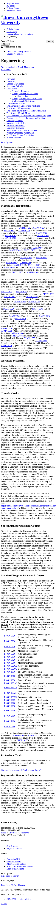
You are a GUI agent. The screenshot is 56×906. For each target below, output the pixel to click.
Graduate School (14, 861)
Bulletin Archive (14, 138)
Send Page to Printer (10, 876)
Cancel (4, 903)
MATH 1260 (15, 316)
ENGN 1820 (9, 680)
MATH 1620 (20, 318)
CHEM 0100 (22, 740)
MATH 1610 (44, 316)
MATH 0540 (37, 309)
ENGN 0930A (10, 666)
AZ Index (11, 6)
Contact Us (24, 833)
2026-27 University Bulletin (19, 51)
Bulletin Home (13, 8)
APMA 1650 (29, 338)
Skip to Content (13, 3)
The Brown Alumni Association (20, 135)
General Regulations (15, 84)
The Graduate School (16, 103)
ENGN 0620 (9, 660)
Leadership (11, 81)
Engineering (22, 96)
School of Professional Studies (20, 866)
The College (12, 31)
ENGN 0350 (9, 654)
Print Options (7, 142)
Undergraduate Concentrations (20, 34)
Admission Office (14, 859)
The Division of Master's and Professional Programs (29, 115)
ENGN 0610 (9, 657)
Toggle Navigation (9, 67)
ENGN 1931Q (10, 683)
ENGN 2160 (9, 727)
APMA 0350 (6, 328)
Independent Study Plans (17, 123)
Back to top (6, 69)
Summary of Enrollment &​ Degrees (22, 130)
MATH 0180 (24, 230)
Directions (13, 833)
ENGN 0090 (9, 641)
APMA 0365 (18, 336)
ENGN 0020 (9, 636)
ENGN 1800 (9, 676)
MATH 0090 (37, 248)
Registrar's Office (14, 848)
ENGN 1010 (9, 672)
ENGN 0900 (9, 663)
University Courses (15, 120)
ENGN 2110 (9, 700)
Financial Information (16, 125)
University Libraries (15, 128)
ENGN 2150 (9, 716)
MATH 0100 (38, 228)
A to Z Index (12, 846)
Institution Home (14, 11)
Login (6, 44)
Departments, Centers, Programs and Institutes (26, 118)
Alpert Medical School (16, 864)
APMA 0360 (17, 333)
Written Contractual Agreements (20, 133)
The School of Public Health (19, 113)
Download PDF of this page (13, 885)
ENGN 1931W (10, 687)
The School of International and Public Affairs (26, 111)
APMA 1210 (6, 345)
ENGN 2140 (9, 710)
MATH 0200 (9, 230)
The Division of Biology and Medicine (23, 106)
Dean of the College (15, 869)
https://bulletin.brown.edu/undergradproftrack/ (21, 770)
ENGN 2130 (9, 706)
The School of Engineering (18, 108)
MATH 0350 (32, 296)
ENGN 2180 (9, 721)
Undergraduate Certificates (23, 101)
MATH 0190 (24, 228)
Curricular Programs (20, 91)
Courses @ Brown (15, 54)
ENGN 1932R (10, 697)
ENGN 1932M (10, 693)
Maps (3, 833)
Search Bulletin (7, 41)
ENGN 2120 (9, 703)
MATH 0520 (8, 309)
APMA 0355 (6, 331)
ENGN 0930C (10, 669)
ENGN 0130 (9, 646)
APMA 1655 (41, 340)
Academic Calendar (15, 86)
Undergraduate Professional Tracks (27, 98)
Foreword (11, 79)
